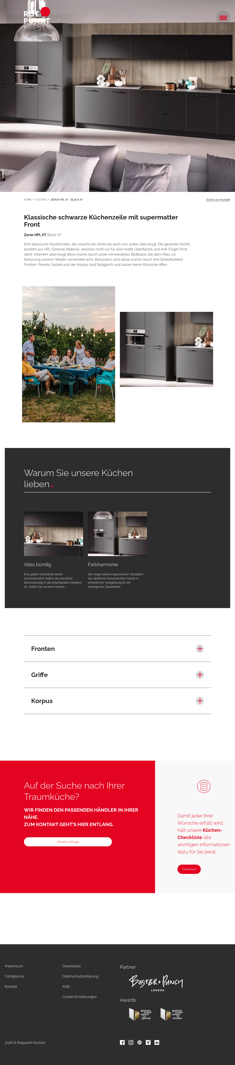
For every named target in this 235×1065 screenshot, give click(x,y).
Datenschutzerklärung (80, 976)
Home (28, 199)
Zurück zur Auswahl (218, 199)
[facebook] (122, 1042)
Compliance (14, 976)
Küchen (41, 199)
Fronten (43, 648)
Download (189, 869)
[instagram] (131, 1042)
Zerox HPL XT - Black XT (67, 199)
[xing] (148, 1042)
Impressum (14, 966)
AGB (66, 986)
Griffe (39, 674)
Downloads (71, 966)
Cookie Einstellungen (79, 997)
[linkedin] (156, 1042)
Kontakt (11, 986)
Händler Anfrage (68, 841)
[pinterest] (139, 1042)
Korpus (42, 701)
